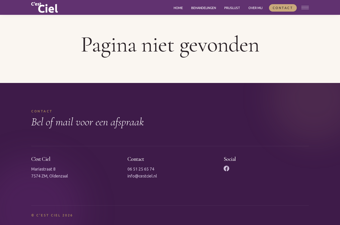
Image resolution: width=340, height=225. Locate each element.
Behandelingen (203, 8)
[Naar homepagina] (44, 7)
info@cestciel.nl (142, 176)
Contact (283, 8)
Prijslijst (232, 8)
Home (178, 8)
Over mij (255, 8)
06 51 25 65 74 (140, 169)
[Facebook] (226, 168)
